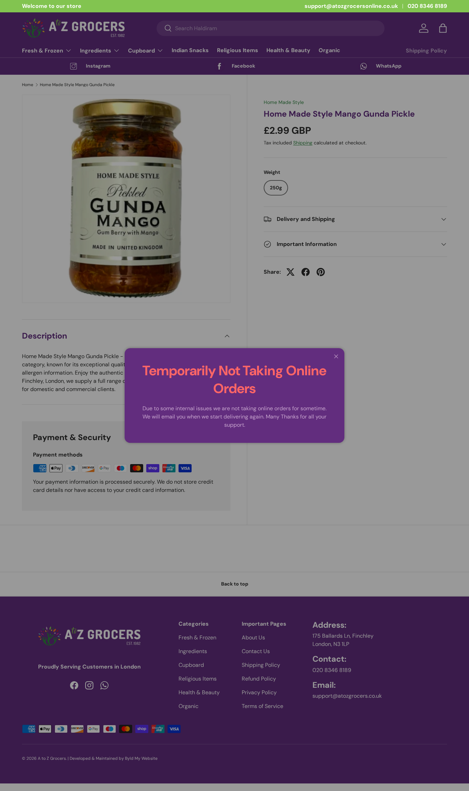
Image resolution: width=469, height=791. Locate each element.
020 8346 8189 (427, 6)
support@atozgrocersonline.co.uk (351, 6)
